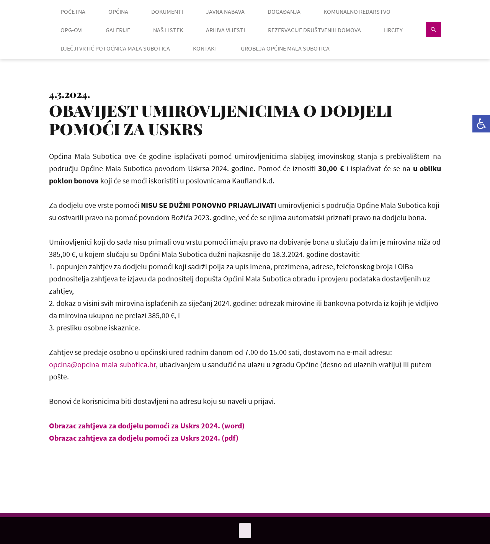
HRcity (393, 30)
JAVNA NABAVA (225, 11)
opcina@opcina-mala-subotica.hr (102, 364)
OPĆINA (118, 11)
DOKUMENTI (167, 11)
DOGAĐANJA (284, 11)
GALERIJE (118, 30)
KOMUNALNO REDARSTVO (356, 11)
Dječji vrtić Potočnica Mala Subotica (115, 48)
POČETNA (72, 11)
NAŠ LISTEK (168, 30)
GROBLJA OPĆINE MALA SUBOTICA (285, 48)
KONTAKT (205, 48)
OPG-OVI (71, 30)
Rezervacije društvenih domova (314, 30)
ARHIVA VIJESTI (225, 30)
